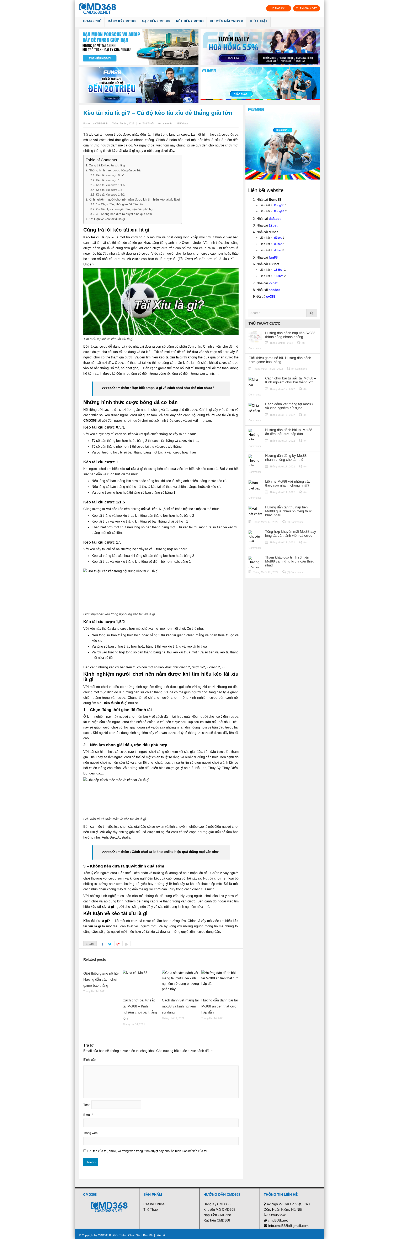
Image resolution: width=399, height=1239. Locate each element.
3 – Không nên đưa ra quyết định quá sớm (124, 214)
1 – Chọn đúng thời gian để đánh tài (119, 204)
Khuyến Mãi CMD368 (226, 21)
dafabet (275, 219)
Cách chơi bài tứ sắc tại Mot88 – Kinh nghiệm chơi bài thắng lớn (290, 380)
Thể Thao (150, 1209)
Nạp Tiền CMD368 (156, 21)
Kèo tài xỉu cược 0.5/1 (110, 175)
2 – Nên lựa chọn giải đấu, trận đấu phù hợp (125, 209)
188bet (278, 269)
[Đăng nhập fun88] (260, 85)
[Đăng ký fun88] (282, 142)
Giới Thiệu (119, 1235)
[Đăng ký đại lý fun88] (138, 47)
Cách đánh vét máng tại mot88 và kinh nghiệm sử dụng (180, 1006)
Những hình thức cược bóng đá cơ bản (115, 170)
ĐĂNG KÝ (278, 8)
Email (88, 1114)
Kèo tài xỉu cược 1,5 (109, 189)
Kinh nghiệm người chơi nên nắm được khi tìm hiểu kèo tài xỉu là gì (134, 199)
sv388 (271, 296)
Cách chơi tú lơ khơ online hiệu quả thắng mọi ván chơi (175, 852)
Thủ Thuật (258, 21)
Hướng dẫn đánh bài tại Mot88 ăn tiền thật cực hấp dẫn (219, 1006)
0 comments (165, 123)
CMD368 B (104, 1235)
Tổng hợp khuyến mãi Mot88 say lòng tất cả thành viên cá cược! (290, 534)
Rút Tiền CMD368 (189, 21)
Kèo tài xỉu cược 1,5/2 (110, 194)
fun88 (273, 257)
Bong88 (279, 205)
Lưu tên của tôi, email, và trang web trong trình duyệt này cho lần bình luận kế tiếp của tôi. (147, 1151)
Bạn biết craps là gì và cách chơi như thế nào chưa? (173, 388)
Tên (87, 1104)
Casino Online (154, 1204)
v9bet (273, 283)
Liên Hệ (160, 1235)
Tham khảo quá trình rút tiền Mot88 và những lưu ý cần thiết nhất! (289, 561)
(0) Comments (299, 368)
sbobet (274, 290)
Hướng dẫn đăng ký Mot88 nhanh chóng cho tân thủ (286, 458)
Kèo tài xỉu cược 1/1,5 (110, 185)
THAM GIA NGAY (306, 8)
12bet (273, 225)
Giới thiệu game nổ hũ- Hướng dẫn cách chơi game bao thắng (101, 979)
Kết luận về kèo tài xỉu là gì (107, 219)
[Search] (311, 313)
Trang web (90, 1133)
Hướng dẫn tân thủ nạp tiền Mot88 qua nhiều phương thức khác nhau (288, 511)
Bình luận (89, 1059)
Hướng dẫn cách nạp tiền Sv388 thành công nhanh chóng (290, 335)
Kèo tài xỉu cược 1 (108, 180)
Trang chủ (92, 21)
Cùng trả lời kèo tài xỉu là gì (107, 165)
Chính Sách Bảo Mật (140, 1235)
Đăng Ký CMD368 (121, 21)
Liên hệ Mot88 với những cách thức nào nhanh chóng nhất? (288, 483)
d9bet (278, 237)
